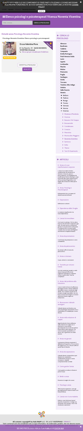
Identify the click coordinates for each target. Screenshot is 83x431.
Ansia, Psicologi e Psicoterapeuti (65, 189)
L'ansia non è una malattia (69, 397)
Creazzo (67, 129)
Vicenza (67, 117)
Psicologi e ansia (65, 385)
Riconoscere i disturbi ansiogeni (66, 303)
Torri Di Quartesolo (71, 151)
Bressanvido (68, 123)
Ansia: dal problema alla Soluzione (67, 282)
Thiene (66, 148)
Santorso (67, 142)
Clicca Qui (59, 428)
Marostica (67, 132)
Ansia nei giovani (65, 339)
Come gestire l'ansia (67, 366)
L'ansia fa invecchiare (67, 218)
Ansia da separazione (67, 352)
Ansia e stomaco (65, 256)
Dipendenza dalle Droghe (69, 208)
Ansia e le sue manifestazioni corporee (66, 166)
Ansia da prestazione (67, 236)
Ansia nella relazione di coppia (67, 318)
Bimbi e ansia (64, 376)
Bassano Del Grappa (71, 120)
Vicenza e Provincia (71, 114)
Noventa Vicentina (70, 139)
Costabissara (68, 126)
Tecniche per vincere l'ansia (66, 266)
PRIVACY (67, 422)
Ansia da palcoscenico (67, 246)
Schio (66, 145)
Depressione (64, 200)
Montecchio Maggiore (71, 136)
